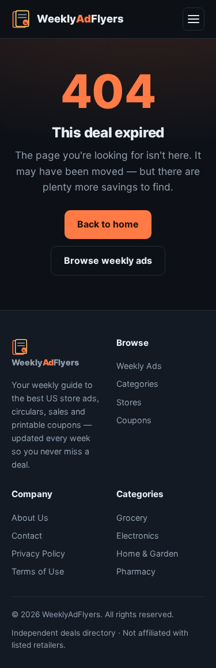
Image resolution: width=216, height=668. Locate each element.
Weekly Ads (139, 366)
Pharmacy (136, 571)
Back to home (108, 224)
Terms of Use (38, 571)
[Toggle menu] (193, 19)
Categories (137, 384)
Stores (129, 402)
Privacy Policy (38, 553)
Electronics (137, 535)
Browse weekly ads (108, 260)
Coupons (133, 420)
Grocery (131, 518)
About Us (30, 518)
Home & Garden (147, 553)
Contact (27, 535)
